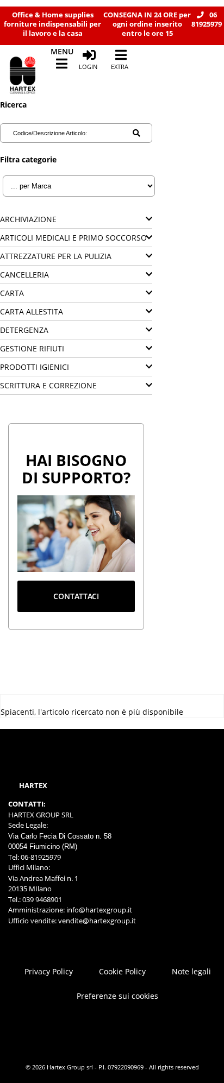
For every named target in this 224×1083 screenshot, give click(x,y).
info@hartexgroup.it (98, 910)
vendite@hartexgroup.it (97, 920)
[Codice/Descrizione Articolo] (136, 133)
